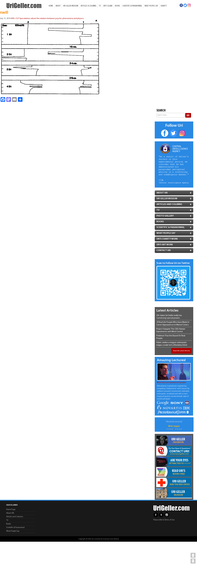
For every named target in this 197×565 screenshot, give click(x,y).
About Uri (162, 193)
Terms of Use (170, 520)
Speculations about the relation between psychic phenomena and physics (51, 18)
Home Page (10, 509)
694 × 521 (15, 18)
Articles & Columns (88, 6)
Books (117, 6)
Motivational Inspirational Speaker (171, 382)
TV (100, 6)
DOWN (193, 561)
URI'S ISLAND (107, 6)
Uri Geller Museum (70, 6)
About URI (10, 513)
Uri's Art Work (164, 245)
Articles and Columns (169, 204)
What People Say (151, 6)
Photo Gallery (165, 216)
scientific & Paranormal (170, 227)
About (58, 6)
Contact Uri (163, 250)
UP (193, 555)
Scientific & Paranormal (132, 6)
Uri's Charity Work (167, 239)
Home (51, 6)
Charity (164, 6)
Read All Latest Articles (181, 351)
